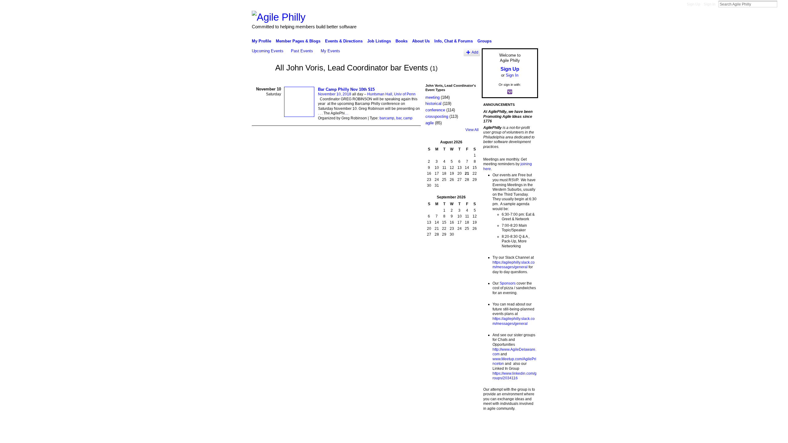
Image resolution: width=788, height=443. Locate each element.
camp (407, 118)
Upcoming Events (267, 51)
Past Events (302, 51)
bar (398, 118)
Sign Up (693, 4)
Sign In (709, 4)
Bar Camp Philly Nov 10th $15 (346, 89)
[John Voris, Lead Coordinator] (261, 79)
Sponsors (508, 283)
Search (782, 4)
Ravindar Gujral (298, 424)
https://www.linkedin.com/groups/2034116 (514, 376)
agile (429, 123)
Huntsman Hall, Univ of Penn (391, 94)
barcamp (387, 118)
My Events (330, 51)
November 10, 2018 (334, 94)
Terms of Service (524, 424)
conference (435, 110)
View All (472, 130)
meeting (432, 97)
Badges (468, 424)
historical (433, 103)
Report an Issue (492, 424)
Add (475, 52)
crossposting (436, 116)
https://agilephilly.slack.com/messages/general (513, 264)
